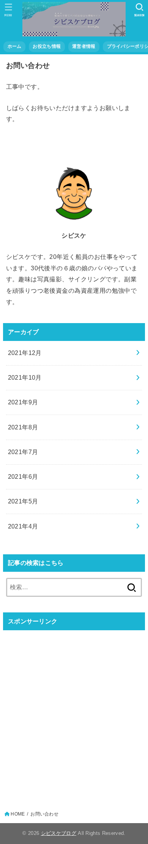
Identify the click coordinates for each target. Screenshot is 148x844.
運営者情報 (83, 46)
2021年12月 (25, 352)
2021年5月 (23, 501)
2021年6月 (23, 476)
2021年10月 (25, 377)
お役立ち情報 (47, 46)
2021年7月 (23, 451)
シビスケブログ (58, 833)
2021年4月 (23, 526)
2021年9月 (23, 402)
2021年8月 (23, 427)
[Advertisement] (74, 710)
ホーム (15, 46)
